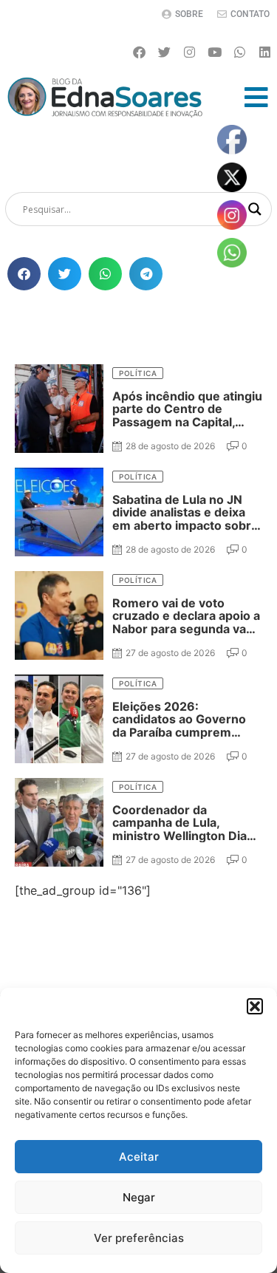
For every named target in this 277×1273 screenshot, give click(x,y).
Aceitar (139, 1157)
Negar (139, 1197)
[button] (254, 1006)
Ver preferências (139, 1238)
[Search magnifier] (254, 209)
